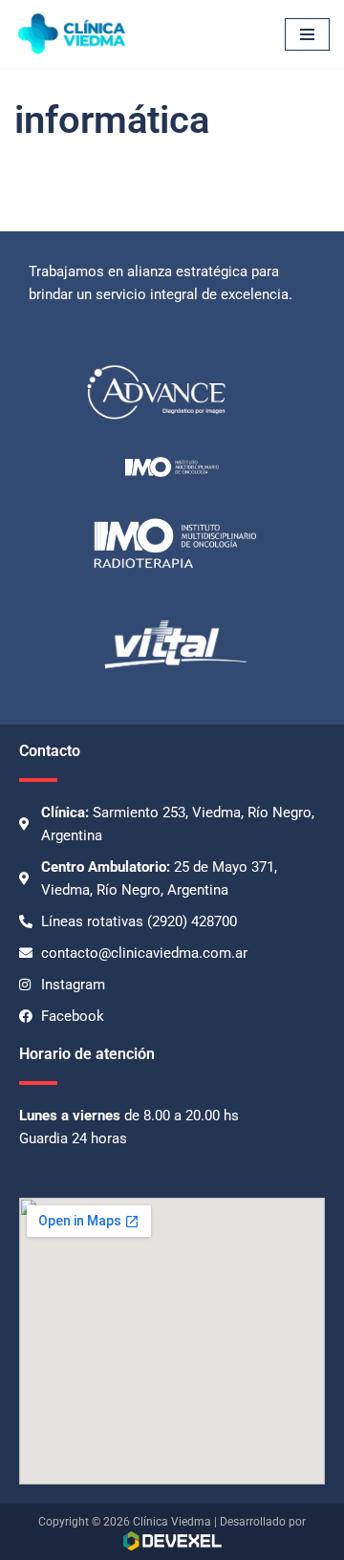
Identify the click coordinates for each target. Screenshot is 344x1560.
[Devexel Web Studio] (172, 1540)
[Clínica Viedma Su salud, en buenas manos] (71, 33)
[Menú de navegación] (307, 34)
